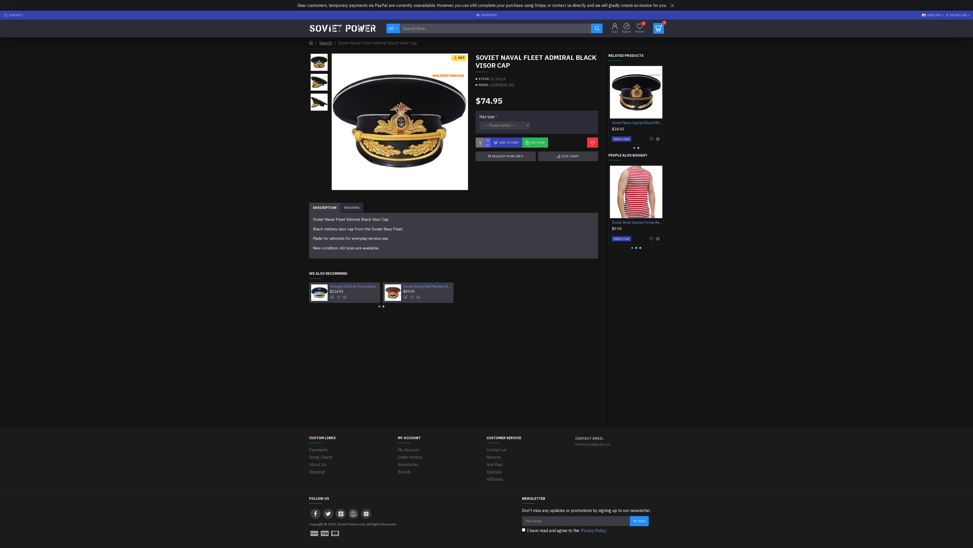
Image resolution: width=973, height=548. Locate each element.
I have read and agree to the (566, 530)
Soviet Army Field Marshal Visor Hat (427, 286)
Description (324, 208)
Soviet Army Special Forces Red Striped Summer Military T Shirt (637, 222)
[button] (319, 54)
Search (325, 42)
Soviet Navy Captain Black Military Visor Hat (637, 123)
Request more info (507, 156)
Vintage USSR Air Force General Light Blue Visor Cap (354, 286)
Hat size (486, 116)
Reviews (352, 208)
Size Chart (570, 156)
